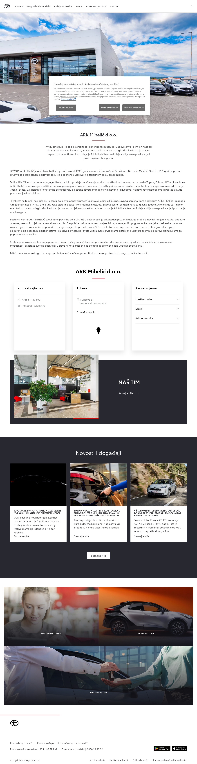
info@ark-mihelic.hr (33, 305)
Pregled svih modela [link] (38, 6)
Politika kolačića (140, 759)
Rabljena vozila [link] (63, 6)
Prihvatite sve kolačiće (134, 107)
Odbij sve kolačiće (109, 107)
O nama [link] (18, 6)
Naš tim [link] (114, 6)
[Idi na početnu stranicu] (7, 6)
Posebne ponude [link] (96, 6)
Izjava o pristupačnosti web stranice (170, 759)
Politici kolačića (67, 99)
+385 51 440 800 (31, 299)
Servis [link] (79, 6)
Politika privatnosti (119, 759)
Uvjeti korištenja (97, 759)
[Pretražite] (191, 6)
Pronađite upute (88, 312)
